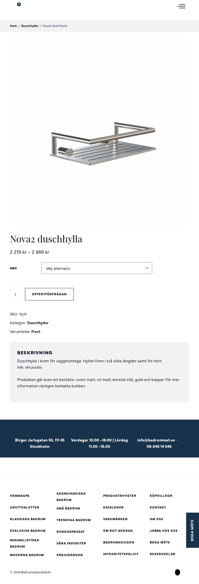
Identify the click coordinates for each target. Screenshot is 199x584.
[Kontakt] (159, 432)
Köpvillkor (161, 495)
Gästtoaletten (24, 507)
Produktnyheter (119, 495)
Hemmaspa (20, 495)
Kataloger (113, 507)
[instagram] (177, 572)
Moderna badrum (27, 555)
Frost (35, 331)
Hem (13, 26)
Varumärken (115, 519)
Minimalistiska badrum (24, 543)
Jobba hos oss (164, 530)
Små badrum (68, 508)
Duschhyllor (29, 26)
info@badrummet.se (156, 439)
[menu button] (183, 6)
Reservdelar (162, 554)
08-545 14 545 (159, 446)
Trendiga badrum (74, 520)
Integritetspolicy (121, 554)
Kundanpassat (71, 531)
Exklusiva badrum (28, 530)
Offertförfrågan (49, 294)
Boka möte (160, 542)
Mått (13, 268)
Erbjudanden (70, 555)
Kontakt (158, 507)
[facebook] (168, 572)
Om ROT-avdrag (118, 530)
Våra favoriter (71, 543)
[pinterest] (186, 572)
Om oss (156, 519)
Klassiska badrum (28, 519)
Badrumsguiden (118, 542)
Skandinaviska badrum (71, 496)
